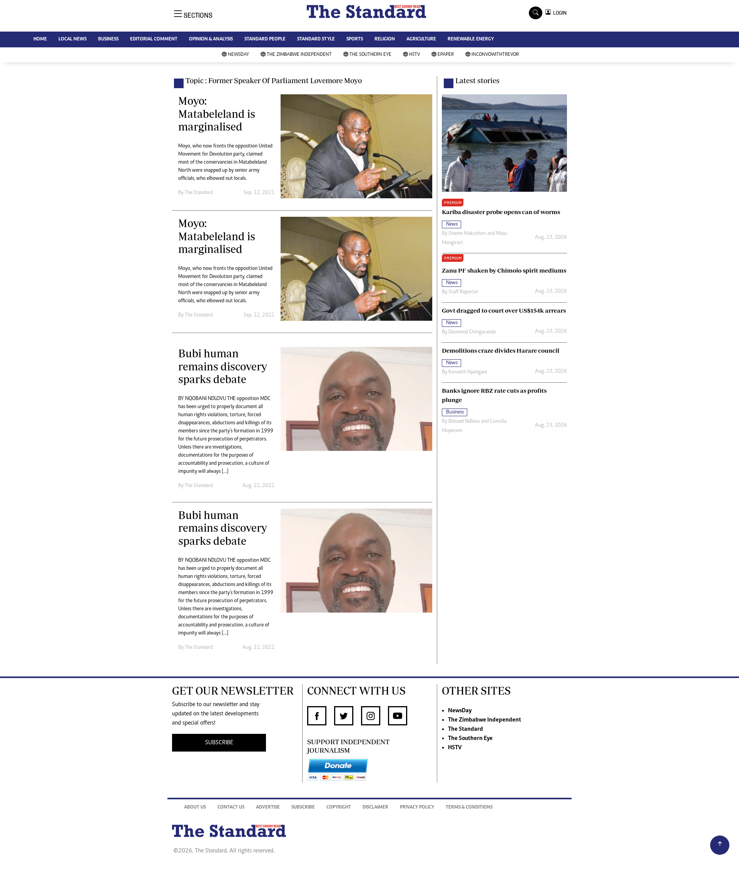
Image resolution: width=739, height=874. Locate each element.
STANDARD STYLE (316, 39)
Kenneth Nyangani (467, 372)
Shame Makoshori (467, 233)
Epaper (446, 54)
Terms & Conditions (469, 807)
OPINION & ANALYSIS (211, 39)
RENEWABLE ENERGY (471, 39)
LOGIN (559, 13)
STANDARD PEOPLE (265, 39)
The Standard (465, 729)
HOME (40, 39)
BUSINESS (108, 39)
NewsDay (238, 54)
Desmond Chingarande (472, 332)
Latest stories (477, 80)
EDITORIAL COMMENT (153, 39)
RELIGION (385, 39)
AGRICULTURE (421, 39)
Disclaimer (375, 807)
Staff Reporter (463, 292)
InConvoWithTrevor (495, 54)
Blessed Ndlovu (464, 421)
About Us (195, 807)
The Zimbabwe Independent (299, 54)
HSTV (414, 54)
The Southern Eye (370, 54)
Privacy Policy (417, 807)
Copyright (338, 807)
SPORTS (354, 39)
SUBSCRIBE (219, 743)
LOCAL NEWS (73, 39)
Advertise (268, 807)
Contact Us (230, 807)
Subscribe (303, 807)
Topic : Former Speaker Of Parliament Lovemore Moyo (274, 80)
